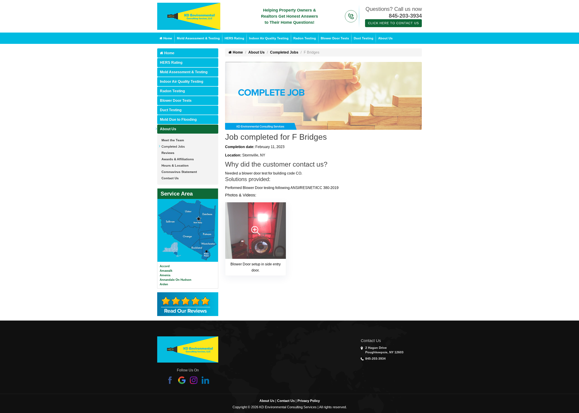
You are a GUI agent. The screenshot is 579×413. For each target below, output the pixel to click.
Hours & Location (175, 165)
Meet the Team (172, 140)
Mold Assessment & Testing (198, 38)
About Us (385, 38)
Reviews (167, 153)
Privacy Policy (308, 401)
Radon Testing (304, 38)
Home (167, 38)
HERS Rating (234, 38)
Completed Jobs (173, 146)
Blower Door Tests (335, 38)
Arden (164, 284)
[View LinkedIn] (205, 380)
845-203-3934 (405, 16)
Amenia (165, 275)
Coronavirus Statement (179, 172)
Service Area (177, 194)
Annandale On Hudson (175, 279)
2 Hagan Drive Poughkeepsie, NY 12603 (384, 350)
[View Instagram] (194, 380)
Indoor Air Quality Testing (269, 38)
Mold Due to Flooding (178, 119)
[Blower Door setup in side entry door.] (255, 230)
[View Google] (182, 380)
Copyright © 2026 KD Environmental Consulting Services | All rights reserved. (290, 407)
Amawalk (166, 270)
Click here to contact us (393, 23)
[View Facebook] (170, 380)
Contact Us (170, 178)
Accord (165, 266)
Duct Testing (363, 38)
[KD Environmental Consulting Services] (188, 16)
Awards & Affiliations (177, 159)
